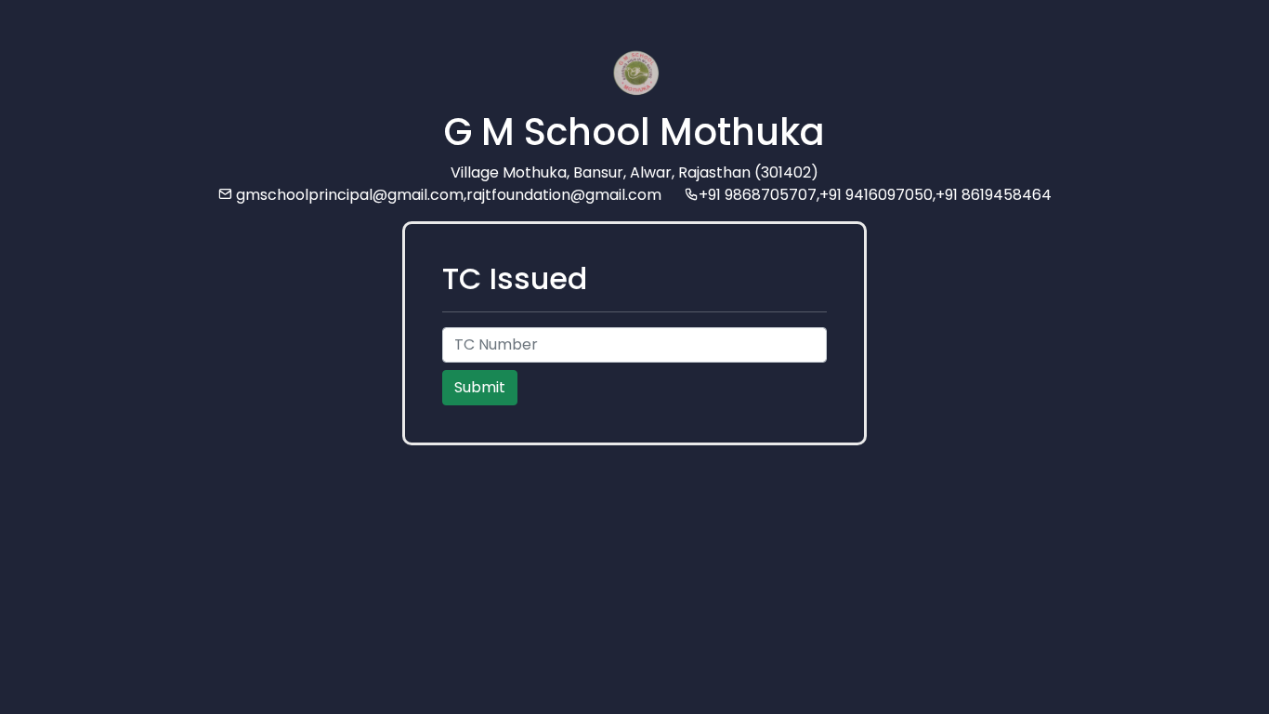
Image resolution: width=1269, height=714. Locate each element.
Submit (479, 387)
